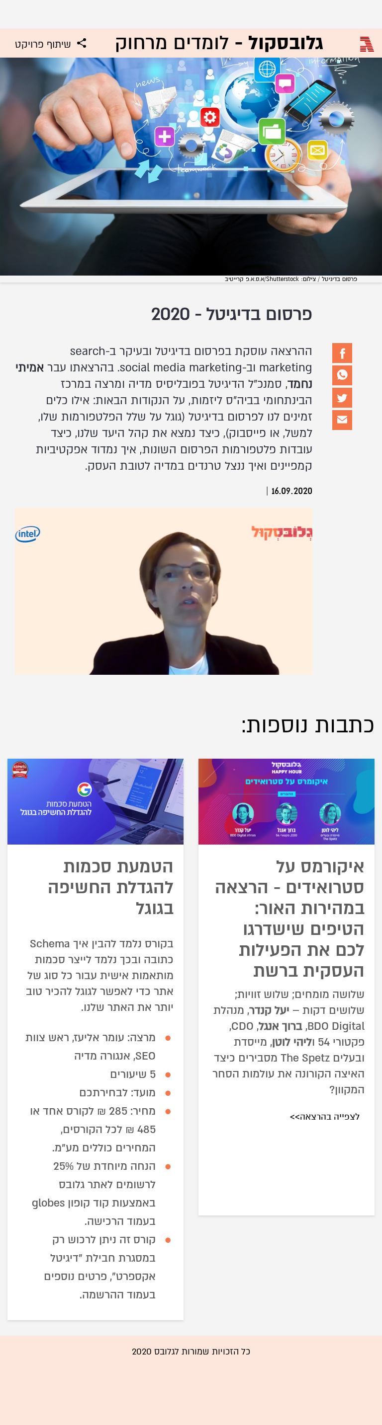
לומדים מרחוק (219, 43)
